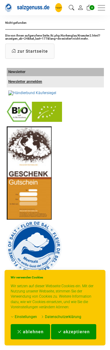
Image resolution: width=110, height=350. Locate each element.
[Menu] (103, 8)
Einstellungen (25, 317)
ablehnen (33, 331)
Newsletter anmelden (25, 82)
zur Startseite (32, 51)
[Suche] (71, 8)
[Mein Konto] (80, 7)
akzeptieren (76, 331)
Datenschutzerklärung (62, 317)
